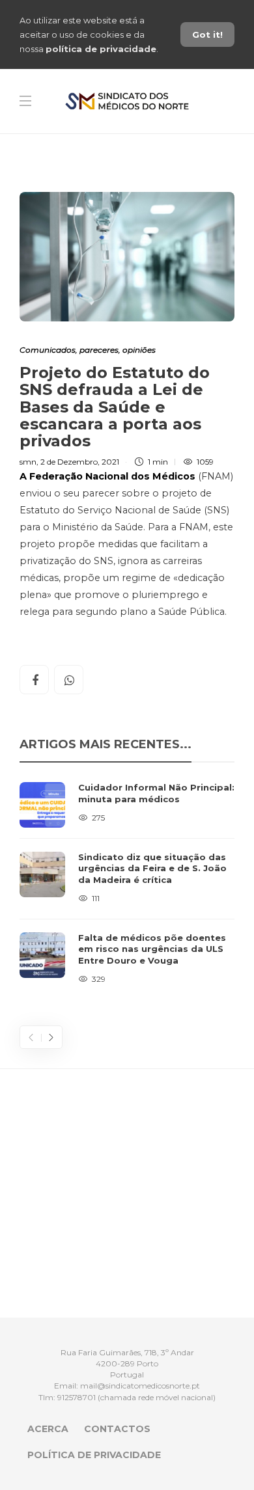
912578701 (76, 1397)
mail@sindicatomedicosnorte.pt (140, 1385)
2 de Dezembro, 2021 (79, 462)
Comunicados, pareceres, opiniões (88, 350)
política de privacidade (101, 49)
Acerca (47, 1429)
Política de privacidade (94, 1455)
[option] (127, 884)
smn (28, 462)
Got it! (207, 34)
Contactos (117, 1429)
